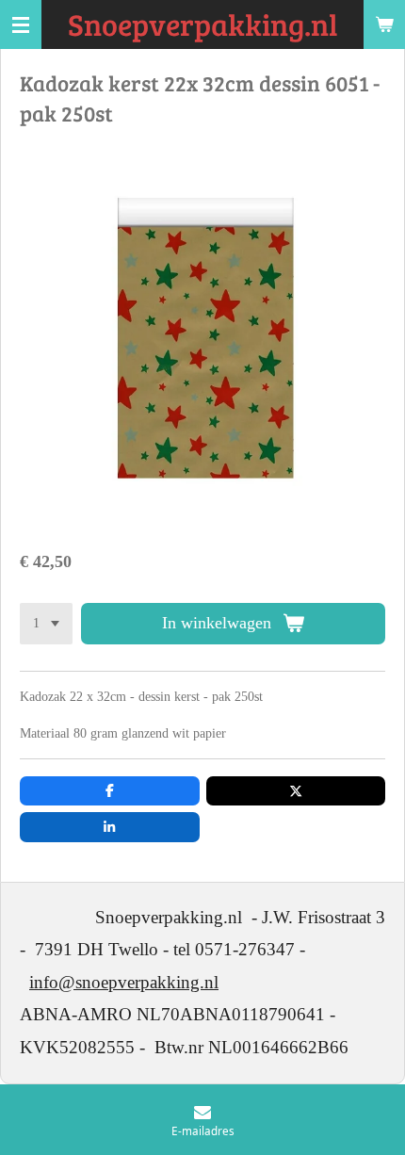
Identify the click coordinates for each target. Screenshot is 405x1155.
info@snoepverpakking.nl (124, 982)
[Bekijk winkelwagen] (384, 24)
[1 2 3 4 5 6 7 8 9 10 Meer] (46, 623)
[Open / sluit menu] (20, 24)
